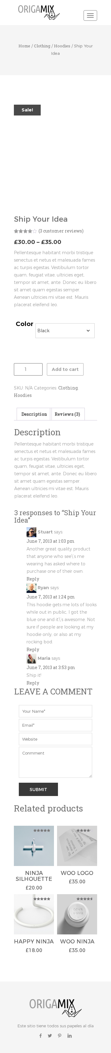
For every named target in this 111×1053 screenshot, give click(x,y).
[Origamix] (40, 12)
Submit (38, 789)
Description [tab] (34, 414)
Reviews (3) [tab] (67, 414)
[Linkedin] (69, 1035)
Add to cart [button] (34, 850)
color (24, 324)
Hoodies (62, 45)
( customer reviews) (61, 231)
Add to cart (65, 369)
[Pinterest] (59, 1035)
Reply (33, 579)
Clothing (42, 45)
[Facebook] (40, 1035)
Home (24, 45)
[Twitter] (50, 1035)
